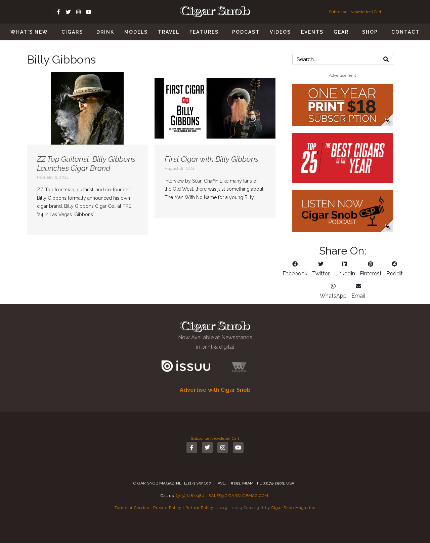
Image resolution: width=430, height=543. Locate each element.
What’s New (29, 32)
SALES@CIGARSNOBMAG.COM (238, 495)
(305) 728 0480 (190, 495)
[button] (295, 269)
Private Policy (167, 507)
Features (204, 32)
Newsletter (360, 11)
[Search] (386, 59)
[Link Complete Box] (87, 153)
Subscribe (338, 11)
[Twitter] (68, 12)
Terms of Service (132, 507)
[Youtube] (88, 12)
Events (312, 32)
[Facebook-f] (58, 12)
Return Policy (199, 507)
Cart (377, 11)
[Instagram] (78, 12)
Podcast (246, 32)
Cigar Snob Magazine (293, 507)
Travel (168, 32)
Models (136, 32)
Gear (341, 32)
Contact (405, 32)
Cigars (72, 32)
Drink (105, 32)
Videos (280, 32)
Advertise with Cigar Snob (215, 390)
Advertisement (342, 75)
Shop (370, 32)
